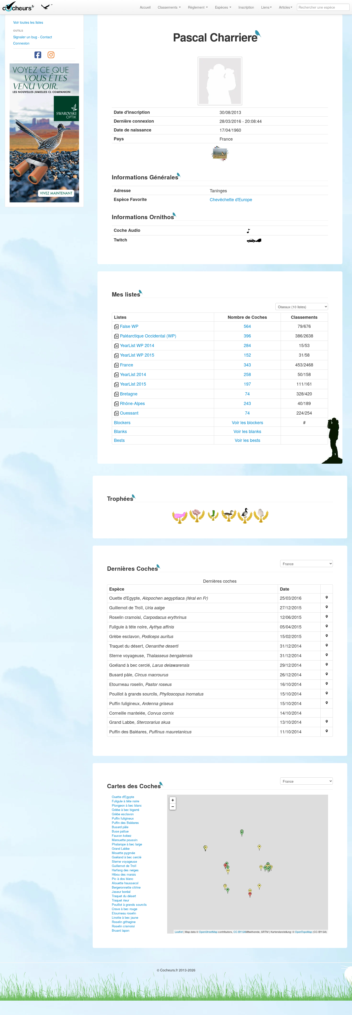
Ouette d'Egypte (123, 796)
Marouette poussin (124, 840)
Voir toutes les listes (28, 22)
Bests (119, 440)
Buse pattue (120, 831)
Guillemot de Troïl (124, 865)
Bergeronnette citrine (126, 887)
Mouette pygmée (123, 852)
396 (247, 335)
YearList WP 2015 (137, 355)
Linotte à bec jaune (125, 917)
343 (247, 364)
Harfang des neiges (125, 870)
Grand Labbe (121, 848)
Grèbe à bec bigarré (125, 809)
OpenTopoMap (303, 932)
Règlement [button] (196, 7)
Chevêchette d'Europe (231, 199)
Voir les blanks (247, 431)
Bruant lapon (120, 930)
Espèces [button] (222, 7)
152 (247, 355)
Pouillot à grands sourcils (129, 904)
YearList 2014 (133, 374)
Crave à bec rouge (124, 909)
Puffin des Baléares (125, 822)
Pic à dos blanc (122, 878)
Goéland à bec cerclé (126, 857)
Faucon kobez (121, 835)
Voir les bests (247, 440)
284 (247, 345)
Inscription (246, 7)
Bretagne (128, 393)
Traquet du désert (124, 896)
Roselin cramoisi (123, 926)
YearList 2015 (133, 384)
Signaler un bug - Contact (32, 36)
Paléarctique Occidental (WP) (148, 335)
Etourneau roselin (124, 913)
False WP (129, 326)
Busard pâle (120, 827)
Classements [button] (168, 7)
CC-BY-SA (239, 932)
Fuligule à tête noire (125, 801)
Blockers (122, 422)
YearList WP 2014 (137, 345)
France (126, 364)
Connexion (21, 43)
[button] (47, 6)
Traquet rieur (120, 900)
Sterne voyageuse (124, 861)
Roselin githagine (124, 921)
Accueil (145, 7)
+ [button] (172, 800)
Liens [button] (265, 7)
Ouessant (129, 413)
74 (247, 393)
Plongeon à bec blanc (127, 805)
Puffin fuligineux (123, 818)
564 (247, 326)
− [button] (172, 806)
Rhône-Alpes (132, 403)
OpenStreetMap (208, 932)
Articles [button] (284, 7)
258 (247, 374)
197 (247, 384)
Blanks (120, 431)
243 (247, 403)
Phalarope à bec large (127, 844)
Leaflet (179, 932)
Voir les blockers (247, 422)
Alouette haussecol (125, 883)
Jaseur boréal (121, 891)
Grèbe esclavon (123, 814)
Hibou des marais (124, 874)
